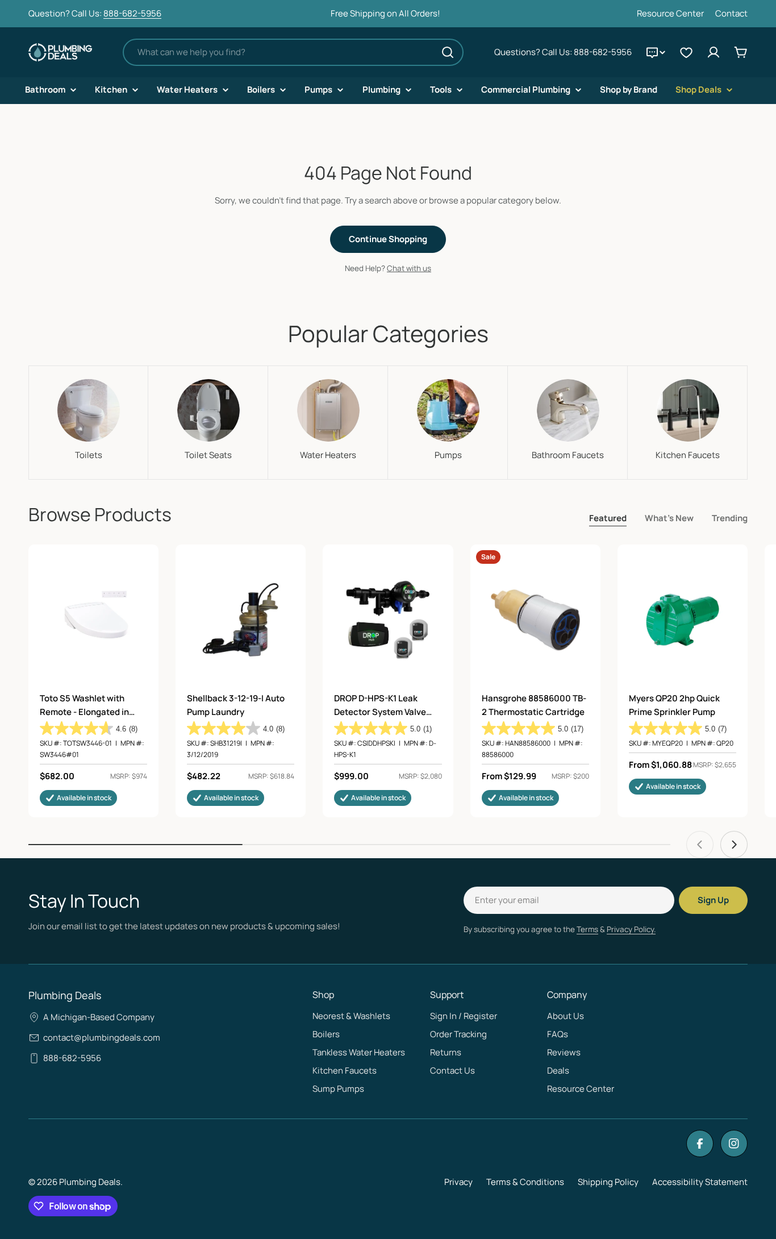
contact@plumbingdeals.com (101, 1037)
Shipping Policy (608, 1182)
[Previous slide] (700, 844)
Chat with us (409, 268)
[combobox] (293, 52)
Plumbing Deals (89, 1182)
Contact (731, 13)
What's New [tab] (669, 518)
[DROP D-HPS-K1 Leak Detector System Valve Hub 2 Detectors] (387, 619)
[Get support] (655, 52)
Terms (587, 929)
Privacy (458, 1182)
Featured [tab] (608, 518)
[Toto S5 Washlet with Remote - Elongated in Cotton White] (93, 619)
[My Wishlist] (686, 52)
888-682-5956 (132, 13)
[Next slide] (734, 844)
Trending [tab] (730, 518)
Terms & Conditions (525, 1182)
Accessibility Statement (700, 1182)
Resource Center (670, 13)
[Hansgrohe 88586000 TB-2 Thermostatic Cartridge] (535, 619)
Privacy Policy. (631, 929)
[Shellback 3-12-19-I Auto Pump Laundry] (240, 619)
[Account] (713, 52)
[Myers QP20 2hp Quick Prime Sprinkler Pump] (682, 619)
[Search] (447, 52)
